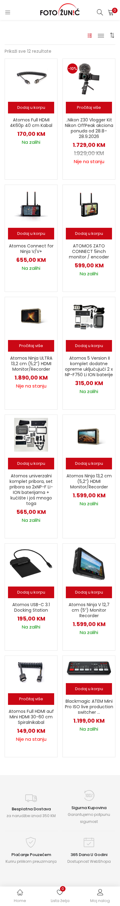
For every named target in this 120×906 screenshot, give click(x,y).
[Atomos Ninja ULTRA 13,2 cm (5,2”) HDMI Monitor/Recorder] (31, 317)
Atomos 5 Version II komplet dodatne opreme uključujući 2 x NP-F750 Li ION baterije (89, 366)
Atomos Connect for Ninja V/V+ (31, 248)
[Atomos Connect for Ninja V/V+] (31, 204)
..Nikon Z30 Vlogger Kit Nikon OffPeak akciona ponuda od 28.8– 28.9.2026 (89, 128)
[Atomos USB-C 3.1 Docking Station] (31, 563)
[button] (110, 12)
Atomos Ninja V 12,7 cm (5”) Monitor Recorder (89, 610)
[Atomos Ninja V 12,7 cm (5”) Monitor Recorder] (89, 563)
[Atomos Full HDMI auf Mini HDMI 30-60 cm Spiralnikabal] (31, 673)
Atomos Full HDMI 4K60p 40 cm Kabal (31, 122)
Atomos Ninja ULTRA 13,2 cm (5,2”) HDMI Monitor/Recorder (31, 363)
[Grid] (90, 35)
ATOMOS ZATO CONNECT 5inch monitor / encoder (89, 251)
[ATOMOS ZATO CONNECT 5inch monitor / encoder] (89, 204)
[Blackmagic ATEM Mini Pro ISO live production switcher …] (89, 667)
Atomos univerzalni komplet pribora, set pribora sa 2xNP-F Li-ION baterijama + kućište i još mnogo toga (31, 489)
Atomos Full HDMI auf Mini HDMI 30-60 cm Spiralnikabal (31, 717)
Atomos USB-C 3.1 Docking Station (31, 607)
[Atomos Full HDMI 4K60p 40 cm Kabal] (31, 78)
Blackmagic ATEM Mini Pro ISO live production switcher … (89, 706)
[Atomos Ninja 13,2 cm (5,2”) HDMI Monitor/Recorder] (89, 434)
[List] (101, 35)
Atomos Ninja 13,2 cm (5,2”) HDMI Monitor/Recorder (89, 481)
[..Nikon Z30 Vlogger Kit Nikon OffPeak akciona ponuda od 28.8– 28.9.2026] (89, 78)
